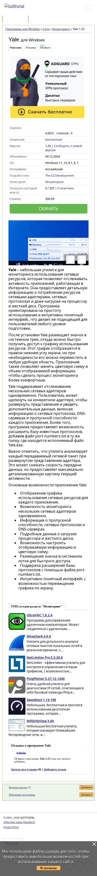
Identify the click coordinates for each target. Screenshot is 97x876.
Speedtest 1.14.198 (41, 700)
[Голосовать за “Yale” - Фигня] (47, 128)
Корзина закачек (18, 787)
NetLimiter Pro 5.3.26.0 (45, 657)
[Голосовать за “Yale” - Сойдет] (57, 128)
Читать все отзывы (24, 769)
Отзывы (31, 47)
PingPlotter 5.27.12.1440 (46, 679)
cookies (52, 851)
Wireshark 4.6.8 (39, 636)
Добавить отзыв (55, 769)
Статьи (40, 19)
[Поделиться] (45, 48)
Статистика (65, 188)
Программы (16, 19)
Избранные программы (22, 794)
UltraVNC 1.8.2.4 (40, 615)
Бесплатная (53, 139)
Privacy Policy (11, 827)
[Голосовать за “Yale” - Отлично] (67, 128)
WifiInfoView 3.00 (40, 721)
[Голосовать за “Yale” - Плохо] (52, 128)
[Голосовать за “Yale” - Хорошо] (62, 128)
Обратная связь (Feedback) (19, 822)
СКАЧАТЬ (48, 208)
